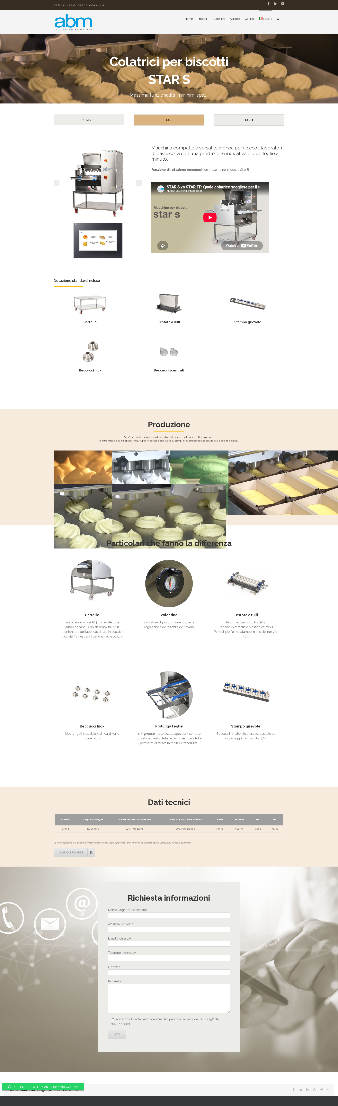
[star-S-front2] (98, 182)
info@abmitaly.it (96, 5)
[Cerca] (278, 18)
